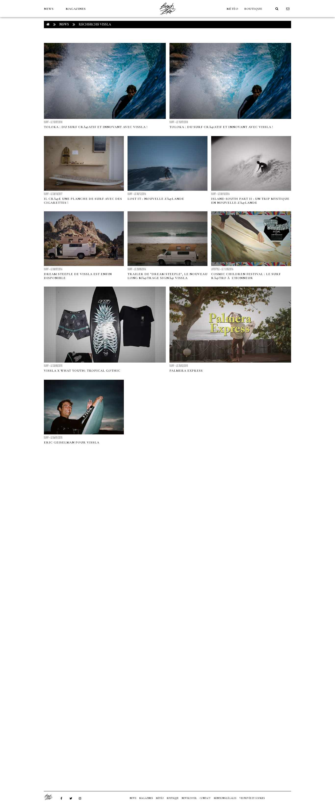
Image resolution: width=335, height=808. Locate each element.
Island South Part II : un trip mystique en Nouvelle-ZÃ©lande (250, 201)
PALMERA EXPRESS (186, 371)
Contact (205, 798)
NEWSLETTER (189, 798)
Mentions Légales (225, 798)
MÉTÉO (232, 9)
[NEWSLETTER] (287, 9)
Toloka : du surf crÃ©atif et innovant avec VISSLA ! (96, 127)
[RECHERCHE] (276, 9)
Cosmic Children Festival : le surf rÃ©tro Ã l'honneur (246, 276)
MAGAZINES (76, 9)
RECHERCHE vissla (95, 24)
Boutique (253, 9)
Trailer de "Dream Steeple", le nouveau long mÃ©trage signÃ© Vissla (167, 276)
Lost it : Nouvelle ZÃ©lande (156, 199)
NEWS (48, 9)
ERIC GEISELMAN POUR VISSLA (71, 442)
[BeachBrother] (167, 15)
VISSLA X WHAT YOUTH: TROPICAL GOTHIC (82, 371)
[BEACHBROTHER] (51, 797)
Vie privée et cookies (252, 798)
